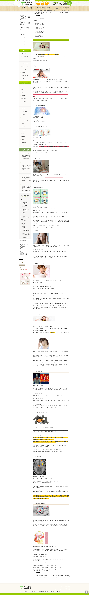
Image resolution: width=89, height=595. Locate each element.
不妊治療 (23, 136)
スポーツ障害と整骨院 (25, 175)
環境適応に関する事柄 (26, 234)
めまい (23, 227)
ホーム (23, 8)
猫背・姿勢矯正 (24, 98)
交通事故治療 (23, 142)
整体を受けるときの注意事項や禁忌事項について (26, 166)
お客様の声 (48, 8)
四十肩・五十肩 (24, 111)
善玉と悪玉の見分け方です (39, 24)
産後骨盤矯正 (23, 95)
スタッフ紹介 (23, 69)
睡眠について (24, 231)
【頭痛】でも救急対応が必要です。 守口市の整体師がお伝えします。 (25, 28)
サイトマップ (59, 591)
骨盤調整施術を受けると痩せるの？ (26, 184)
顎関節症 (23, 130)
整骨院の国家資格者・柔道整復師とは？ (26, 162)
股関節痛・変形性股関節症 (26, 117)
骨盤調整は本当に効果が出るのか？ (26, 181)
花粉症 (23, 226)
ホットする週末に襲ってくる (40, 31)
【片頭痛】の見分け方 (39, 28)
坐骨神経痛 (24, 210)
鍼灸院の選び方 (24, 233)
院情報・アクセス (57, 8)
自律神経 (23, 224)
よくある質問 (23, 72)
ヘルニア (23, 104)
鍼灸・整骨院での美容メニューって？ (26, 178)
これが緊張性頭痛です (39, 32)
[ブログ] (25, 197)
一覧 (29, 31)
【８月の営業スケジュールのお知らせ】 (25, 38)
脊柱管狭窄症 (23, 126)
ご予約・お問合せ (65, 8)
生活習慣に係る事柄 (25, 230)
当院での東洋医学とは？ (26, 190)
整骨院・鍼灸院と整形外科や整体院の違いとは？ (26, 156)
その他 (22, 145)
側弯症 (22, 123)
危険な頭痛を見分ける (39, 23)
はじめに (35, 20)
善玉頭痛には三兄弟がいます (40, 27)
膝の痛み (23, 114)
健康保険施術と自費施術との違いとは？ (26, 169)
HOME (38, 10)
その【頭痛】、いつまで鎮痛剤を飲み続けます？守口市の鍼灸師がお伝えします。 (41, 576)
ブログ (22, 78)
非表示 (43, 18)
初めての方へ (32, 8)
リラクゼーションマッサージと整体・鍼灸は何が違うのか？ (26, 153)
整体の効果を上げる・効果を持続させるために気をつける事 (26, 187)
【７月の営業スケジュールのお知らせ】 (25, 41)
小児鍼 (22, 139)
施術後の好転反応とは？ (26, 171)
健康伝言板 (24, 203)
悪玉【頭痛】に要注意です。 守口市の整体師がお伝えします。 (61, 576)
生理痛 (22, 133)
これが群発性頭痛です (39, 35)
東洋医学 (23, 229)
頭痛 (41, 10)
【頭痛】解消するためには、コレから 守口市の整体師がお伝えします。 (25, 18)
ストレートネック (24, 120)
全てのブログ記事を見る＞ (27, 237)
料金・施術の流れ (40, 8)
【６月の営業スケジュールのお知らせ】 (25, 45)
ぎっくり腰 (23, 101)
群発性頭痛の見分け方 (39, 36)
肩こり (22, 89)
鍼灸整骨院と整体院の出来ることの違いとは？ (26, 159)
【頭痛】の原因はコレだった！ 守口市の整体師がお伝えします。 (25, 23)
